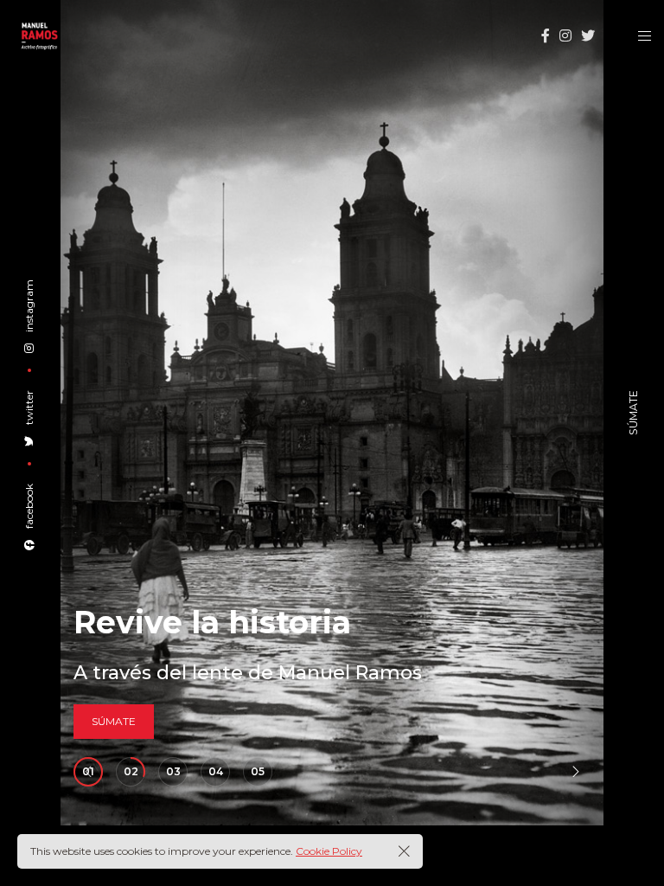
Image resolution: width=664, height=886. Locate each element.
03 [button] (173, 771)
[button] (576, 772)
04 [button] (215, 771)
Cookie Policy (329, 850)
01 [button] (88, 771)
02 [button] (131, 771)
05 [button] (258, 771)
